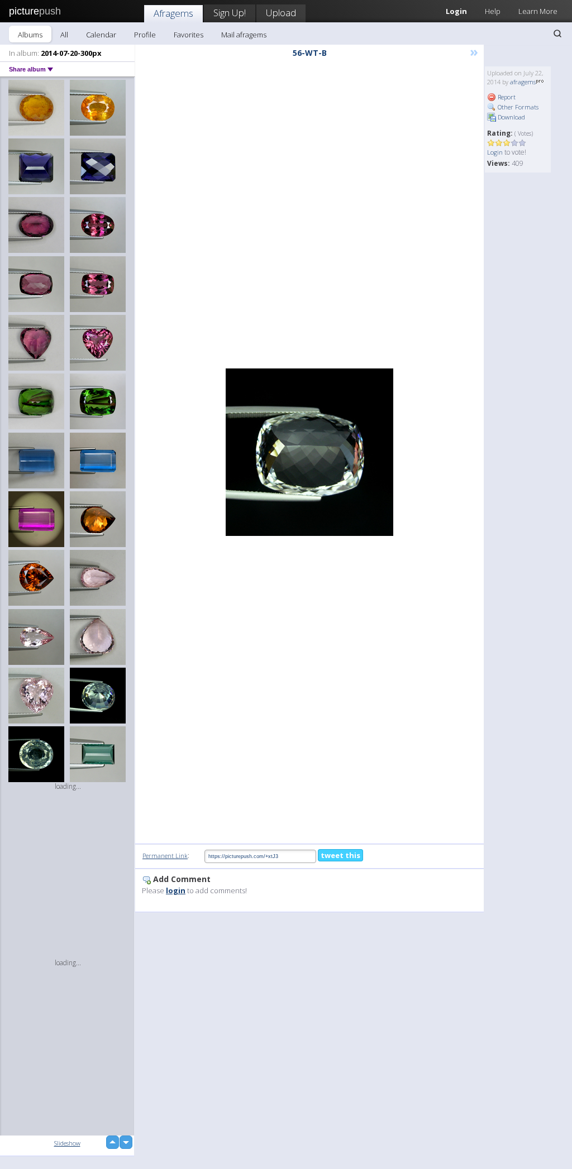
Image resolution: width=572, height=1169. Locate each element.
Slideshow (67, 1143)
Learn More (537, 11)
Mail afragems (243, 35)
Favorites (188, 35)
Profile (145, 35)
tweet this (340, 855)
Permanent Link (165, 855)
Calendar (101, 35)
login (175, 890)
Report (506, 97)
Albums (30, 35)
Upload (281, 12)
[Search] (557, 33)
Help (492, 11)
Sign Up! (229, 12)
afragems (523, 82)
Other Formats (517, 107)
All (64, 35)
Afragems (173, 13)
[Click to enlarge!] (309, 452)
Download (510, 117)
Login (495, 152)
